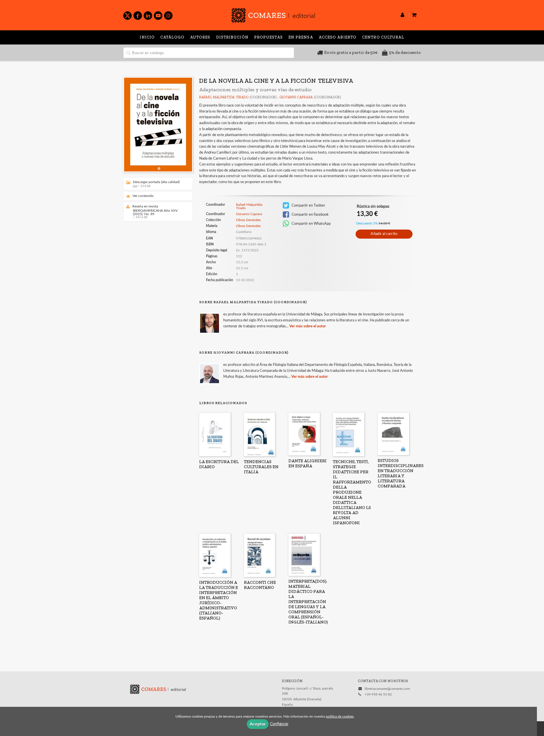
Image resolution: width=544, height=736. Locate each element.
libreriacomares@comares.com (387, 688)
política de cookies (340, 716)
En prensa (300, 37)
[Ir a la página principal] (273, 14)
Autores (200, 37)
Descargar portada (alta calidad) (156, 184)
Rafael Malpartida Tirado (224, 97)
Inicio (147, 37)
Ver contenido (143, 196)
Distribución (232, 37)
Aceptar (258, 724)
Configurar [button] (279, 724)
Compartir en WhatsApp (311, 223)
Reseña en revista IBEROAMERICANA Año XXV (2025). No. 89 (155, 212)
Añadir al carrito (384, 234)
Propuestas (268, 37)
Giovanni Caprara (296, 97)
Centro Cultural (383, 37)
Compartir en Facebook (310, 214)
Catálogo (172, 37)
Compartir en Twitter (308, 205)
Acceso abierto (337, 37)
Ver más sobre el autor (307, 326)
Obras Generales (248, 220)
